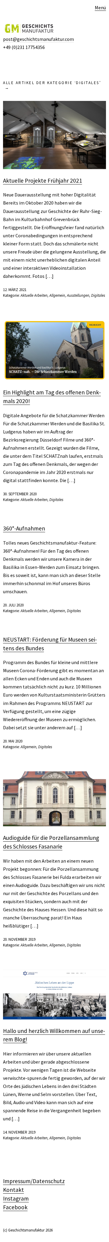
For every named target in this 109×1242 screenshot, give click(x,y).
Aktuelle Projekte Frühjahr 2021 (42, 180)
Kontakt (13, 1189)
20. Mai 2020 (12, 741)
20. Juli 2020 (13, 605)
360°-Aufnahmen (24, 528)
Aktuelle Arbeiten (34, 295)
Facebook (15, 1207)
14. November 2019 (19, 1132)
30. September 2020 (20, 493)
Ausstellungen (78, 295)
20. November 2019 (19, 939)
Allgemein (57, 295)
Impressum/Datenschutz (34, 1181)
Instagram (16, 1198)
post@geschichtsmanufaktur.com (38, 39)
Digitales (98, 295)
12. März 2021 (14, 289)
